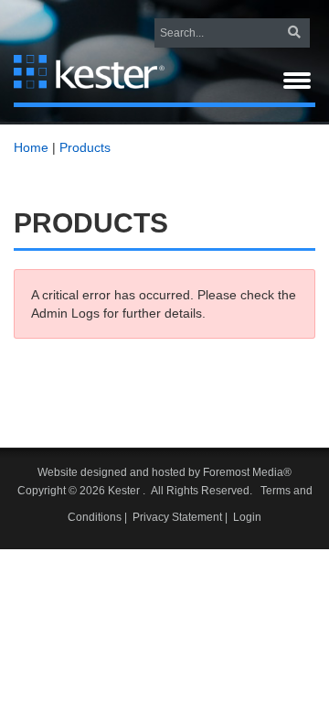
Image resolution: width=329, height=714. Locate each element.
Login (247, 517)
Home (31, 147)
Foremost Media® (247, 472)
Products (85, 147)
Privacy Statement (177, 517)
